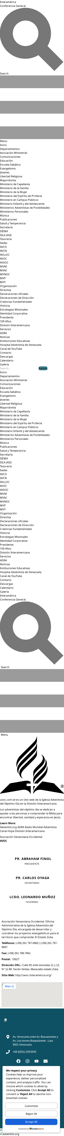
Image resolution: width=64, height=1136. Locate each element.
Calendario (6, 360)
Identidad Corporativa (13, 313)
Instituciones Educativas (15, 341)
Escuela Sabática (10, 164)
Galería (4, 364)
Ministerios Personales (14, 211)
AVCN (3, 251)
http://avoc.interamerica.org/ (33, 975)
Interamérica (8, 2)
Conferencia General (13, 6)
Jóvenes (5, 172)
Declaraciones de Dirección (17, 298)
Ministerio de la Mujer (13, 192)
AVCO (3, 247)
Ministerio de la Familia (14, 188)
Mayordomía (8, 180)
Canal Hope (7, 831)
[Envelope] (46, 1061)
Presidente (6, 317)
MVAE (3, 266)
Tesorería (6, 239)
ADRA (3, 333)
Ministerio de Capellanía (15, 184)
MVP (3, 278)
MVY (3, 282)
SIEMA (4, 231)
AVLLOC (5, 254)
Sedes (3, 243)
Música (4, 215)
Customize (31, 1106)
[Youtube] (36, 1061)
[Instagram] (27, 1061)
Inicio (3, 145)
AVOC (3, 258)
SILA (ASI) (5, 235)
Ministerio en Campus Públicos (19, 200)
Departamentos (10, 149)
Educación (6, 160)
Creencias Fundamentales (16, 302)
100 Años (5, 321)
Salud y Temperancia (13, 223)
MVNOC (5, 274)
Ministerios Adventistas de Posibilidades (25, 207)
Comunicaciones (10, 157)
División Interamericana (15, 325)
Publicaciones (8, 219)
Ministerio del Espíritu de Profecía (21, 196)
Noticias (5, 337)
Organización (8, 286)
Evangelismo (8, 168)
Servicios (5, 329)
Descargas (6, 356)
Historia (5, 305)
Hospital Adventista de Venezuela (20, 345)
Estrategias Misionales (14, 309)
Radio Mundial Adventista (41, 827)
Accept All (31, 1122)
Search (5, 667)
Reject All (31, 1114)
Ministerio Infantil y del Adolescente (22, 204)
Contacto (5, 352)
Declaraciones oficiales (14, 294)
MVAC (3, 270)
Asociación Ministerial (13, 153)
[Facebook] (18, 1061)
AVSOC (4, 262)
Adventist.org (8, 827)
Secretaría (6, 227)
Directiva (5, 290)
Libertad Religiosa (11, 176)
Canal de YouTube (11, 349)
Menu (4, 734)
